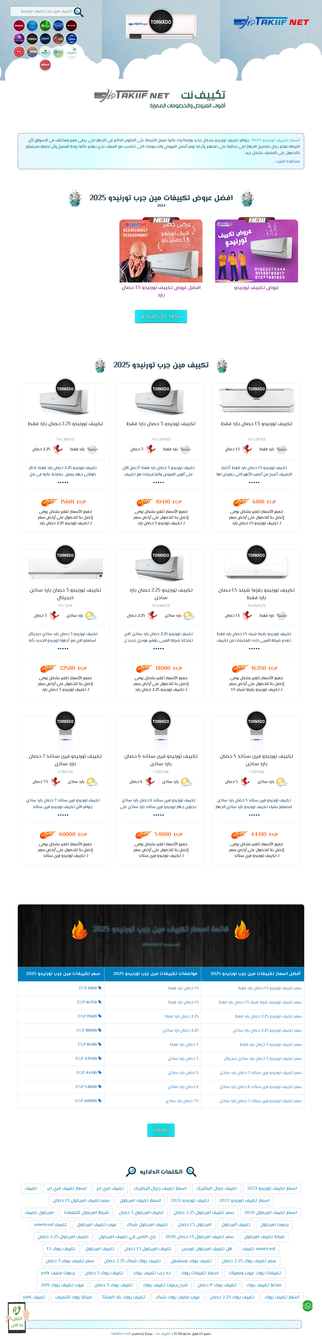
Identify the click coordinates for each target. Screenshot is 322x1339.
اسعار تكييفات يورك (200, 1273)
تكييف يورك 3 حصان (113, 1285)
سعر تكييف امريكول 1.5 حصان (81, 1200)
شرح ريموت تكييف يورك (165, 1285)
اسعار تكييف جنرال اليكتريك (160, 1188)
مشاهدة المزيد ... (286, 162)
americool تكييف (258, 1249)
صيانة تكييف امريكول (264, 1237)
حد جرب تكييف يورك (152, 1273)
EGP (88, 988)
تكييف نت (163, 1334)
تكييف (31, 1188)
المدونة (161, 1130)
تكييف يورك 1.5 (61, 1249)
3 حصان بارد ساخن (183, 1059)
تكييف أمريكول (235, 1224)
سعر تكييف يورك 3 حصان (70, 1261)
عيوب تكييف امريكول (97, 1224)
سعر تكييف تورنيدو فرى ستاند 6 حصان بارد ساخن (261, 1087)
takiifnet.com (121, 1334)
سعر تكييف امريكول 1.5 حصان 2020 (199, 1237)
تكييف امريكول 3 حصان (141, 1212)
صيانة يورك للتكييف (73, 1297)
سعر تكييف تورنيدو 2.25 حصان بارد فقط (268, 1017)
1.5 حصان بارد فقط (183, 988)
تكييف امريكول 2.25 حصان (63, 1237)
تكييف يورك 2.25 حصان (232, 1297)
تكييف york (34, 1297)
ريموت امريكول (274, 1224)
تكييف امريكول (99, 1249)
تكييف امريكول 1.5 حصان (147, 1249)
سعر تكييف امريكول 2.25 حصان (204, 1212)
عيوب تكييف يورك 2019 (62, 1285)
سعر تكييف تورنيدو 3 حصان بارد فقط (271, 1045)
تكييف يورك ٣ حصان (217, 1285)
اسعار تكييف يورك (282, 1297)
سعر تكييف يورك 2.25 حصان (249, 1261)
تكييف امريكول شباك (147, 1224)
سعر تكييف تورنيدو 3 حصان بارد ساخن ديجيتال (263, 1059)
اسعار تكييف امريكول (140, 1200)
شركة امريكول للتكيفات (86, 1212)
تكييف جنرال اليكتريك (216, 1188)
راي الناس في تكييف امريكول (127, 1237)
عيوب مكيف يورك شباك (177, 1297)
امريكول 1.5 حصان (194, 1224)
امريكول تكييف (39, 1212)
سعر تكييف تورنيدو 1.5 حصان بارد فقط (270, 988)
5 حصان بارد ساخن (183, 1073)
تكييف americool (50, 1224)
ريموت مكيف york (58, 1273)
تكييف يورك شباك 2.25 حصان (132, 1261)
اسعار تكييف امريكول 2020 (270, 1212)
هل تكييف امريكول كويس (206, 1249)
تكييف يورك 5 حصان (104, 1273)
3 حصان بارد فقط (184, 1045)
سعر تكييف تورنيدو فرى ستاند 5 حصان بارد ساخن (261, 1073)
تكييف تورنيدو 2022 (190, 1200)
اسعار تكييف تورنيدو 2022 (244, 1200)
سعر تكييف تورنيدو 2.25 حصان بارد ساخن (267, 1031)
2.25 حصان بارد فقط (181, 1017)
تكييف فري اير (110, 1188)
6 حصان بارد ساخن (183, 1087)
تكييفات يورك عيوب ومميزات (255, 1273)
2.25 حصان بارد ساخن (180, 1031)
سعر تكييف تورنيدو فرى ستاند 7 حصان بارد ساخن (261, 1101)
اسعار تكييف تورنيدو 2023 (272, 1188)
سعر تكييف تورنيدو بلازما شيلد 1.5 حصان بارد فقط (260, 1002)
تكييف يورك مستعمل (191, 1261)
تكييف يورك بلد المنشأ (123, 1297)
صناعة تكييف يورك (264, 1285)
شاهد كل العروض (161, 316)
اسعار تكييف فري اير (67, 1188)
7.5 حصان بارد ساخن (182, 1101)
